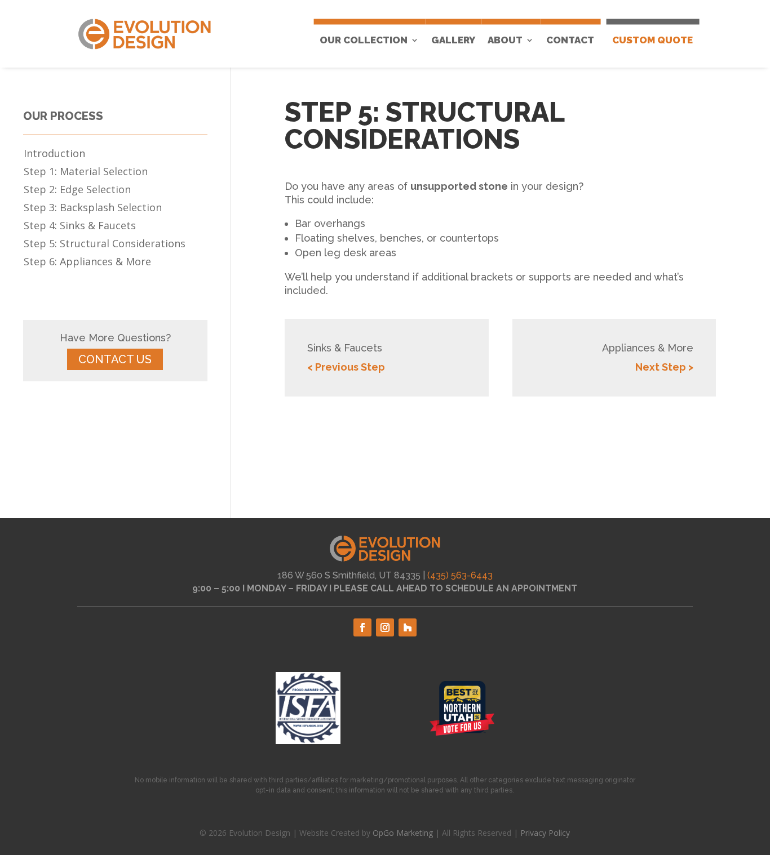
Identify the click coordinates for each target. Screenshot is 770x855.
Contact (570, 40)
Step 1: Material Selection (86, 172)
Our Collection (364, 40)
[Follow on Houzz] (408, 627)
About (505, 40)
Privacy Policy (545, 832)
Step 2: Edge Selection (77, 190)
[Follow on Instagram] (385, 627)
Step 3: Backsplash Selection (93, 208)
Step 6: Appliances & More (87, 262)
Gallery (453, 40)
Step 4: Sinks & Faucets (80, 226)
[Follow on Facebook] (362, 627)
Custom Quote (652, 40)
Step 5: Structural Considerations (104, 244)
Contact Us (115, 359)
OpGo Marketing (403, 832)
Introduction (54, 154)
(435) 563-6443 (460, 575)
